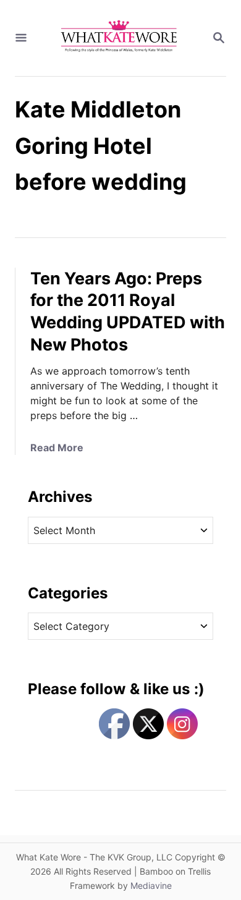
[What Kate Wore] (119, 38)
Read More (56, 447)
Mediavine (151, 885)
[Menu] (21, 38)
